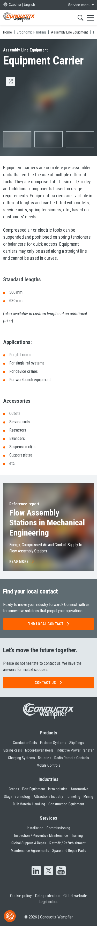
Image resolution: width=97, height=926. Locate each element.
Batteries (44, 758)
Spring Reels (12, 750)
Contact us (45, 683)
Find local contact (45, 624)
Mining (88, 796)
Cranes (14, 789)
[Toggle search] (81, 17)
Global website (75, 895)
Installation (35, 828)
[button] (17, 139)
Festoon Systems (53, 743)
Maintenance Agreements (30, 851)
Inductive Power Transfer (75, 750)
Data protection (47, 895)
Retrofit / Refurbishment (67, 843)
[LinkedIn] (36, 871)
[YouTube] (61, 871)
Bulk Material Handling (29, 804)
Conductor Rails (25, 743)
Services (48, 818)
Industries (48, 779)
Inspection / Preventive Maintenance (41, 835)
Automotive (79, 789)
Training (77, 835)
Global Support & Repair (29, 843)
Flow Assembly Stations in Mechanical (47, 523)
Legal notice (48, 901)
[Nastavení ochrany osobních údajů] (10, 916)
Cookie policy (21, 895)
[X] (48, 871)
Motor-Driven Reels (39, 750)
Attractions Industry (48, 796)
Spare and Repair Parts (69, 851)
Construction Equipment (66, 804)
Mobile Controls (48, 765)
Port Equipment (33, 789)
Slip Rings (76, 743)
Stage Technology (17, 796)
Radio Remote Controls (71, 758)
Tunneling (73, 796)
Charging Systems (21, 758)
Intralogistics (58, 789)
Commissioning (58, 828)
